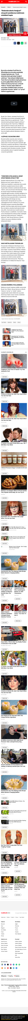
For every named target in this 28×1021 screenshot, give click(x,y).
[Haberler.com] (5, 913)
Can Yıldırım (4, 322)
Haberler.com (4, 939)
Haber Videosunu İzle (15, 35)
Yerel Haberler (18, 933)
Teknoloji (17, 925)
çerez (24, 1015)
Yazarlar (16, 931)
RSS (16, 955)
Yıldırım (14, 322)
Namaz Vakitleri (4, 943)
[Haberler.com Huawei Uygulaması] (17, 975)
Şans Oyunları (4, 947)
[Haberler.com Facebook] (5, 964)
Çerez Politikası (18, 945)
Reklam (8, 917)
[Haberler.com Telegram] (14, 968)
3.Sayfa (2, 933)
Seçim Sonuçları (4, 945)
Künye (17, 917)
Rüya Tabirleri (4, 949)
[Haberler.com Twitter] (8, 964)
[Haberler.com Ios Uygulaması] (4, 975)
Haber (9, 987)
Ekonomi (3, 924)
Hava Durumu (4, 941)
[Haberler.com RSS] (2, 968)
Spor (2, 925)
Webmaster (17, 951)
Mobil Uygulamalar (19, 953)
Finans (16, 927)
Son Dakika (3, 929)
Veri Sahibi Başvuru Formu (20, 949)
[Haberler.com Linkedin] (14, 964)
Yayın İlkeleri (22, 917)
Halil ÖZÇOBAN (17, 318)
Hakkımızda (3, 917)
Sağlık (16, 924)
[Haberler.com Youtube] (8, 968)
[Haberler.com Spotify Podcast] (19, 964)
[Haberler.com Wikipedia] (5, 968)
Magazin (3, 927)
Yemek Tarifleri (4, 951)
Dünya (2, 935)
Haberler (3, 921)
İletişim (12, 917)
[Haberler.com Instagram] (11, 964)
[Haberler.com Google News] (2, 964)
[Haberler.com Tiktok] (11, 968)
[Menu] (2, 1)
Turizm (16, 929)
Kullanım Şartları (18, 941)
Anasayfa (3, 7)
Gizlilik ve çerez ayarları (6, 990)
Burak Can (10, 322)
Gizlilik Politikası (18, 943)
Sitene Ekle (17, 957)
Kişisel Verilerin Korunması (20, 947)
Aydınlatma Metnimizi (5, 1019)
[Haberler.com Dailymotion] (16, 968)
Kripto (2, 931)
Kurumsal (17, 939)
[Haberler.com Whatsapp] (16, 964)
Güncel (9, 7)
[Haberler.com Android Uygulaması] (10, 975)
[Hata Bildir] (13, 990)
